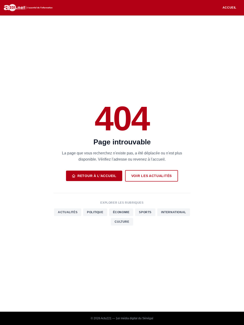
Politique (95, 212)
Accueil (229, 7)
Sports (145, 212)
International (173, 212)
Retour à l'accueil (97, 176)
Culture (122, 221)
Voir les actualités (151, 176)
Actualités (67, 212)
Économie (121, 212)
